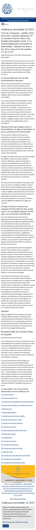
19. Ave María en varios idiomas (11, 459)
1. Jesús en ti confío (7, 394)
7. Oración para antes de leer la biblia (13, 416)
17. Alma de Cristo (7, 452)
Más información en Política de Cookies (15, 522)
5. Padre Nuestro (6, 409)
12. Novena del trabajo (8, 434)
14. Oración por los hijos (8, 441)
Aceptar (5, 526)
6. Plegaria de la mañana (8, 412)
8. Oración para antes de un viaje (11, 419)
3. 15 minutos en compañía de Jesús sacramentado (17, 402)
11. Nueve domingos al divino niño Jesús (14, 430)
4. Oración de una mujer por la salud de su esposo (16, 405)
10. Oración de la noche (8, 427)
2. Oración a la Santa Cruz (9, 398)
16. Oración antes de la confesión (12, 448)
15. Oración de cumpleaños (10, 445)
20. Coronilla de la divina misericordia (13, 463)
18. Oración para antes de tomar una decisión (15, 455)
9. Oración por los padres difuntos (12, 423)
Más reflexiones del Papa (18, 499)
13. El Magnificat (6, 437)
